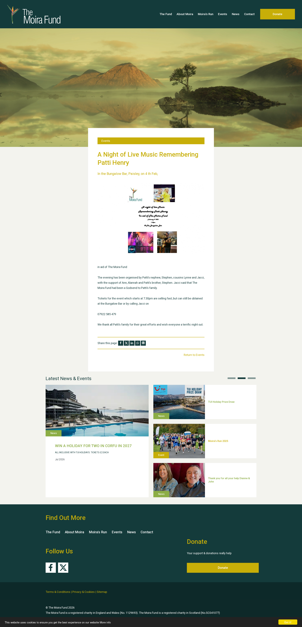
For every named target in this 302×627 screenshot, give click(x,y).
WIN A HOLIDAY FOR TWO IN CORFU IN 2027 (93, 446)
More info (105, 622)
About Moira (185, 14)
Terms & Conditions (58, 592)
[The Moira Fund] (37, 14)
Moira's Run (205, 14)
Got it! (287, 622)
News (235, 14)
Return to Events (194, 355)
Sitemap (102, 592)
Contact (249, 14)
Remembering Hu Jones (222, 468)
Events (222, 14)
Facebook (51, 568)
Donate (277, 14)
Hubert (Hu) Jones (218, 429)
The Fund (165, 14)
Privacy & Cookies (83, 592)
